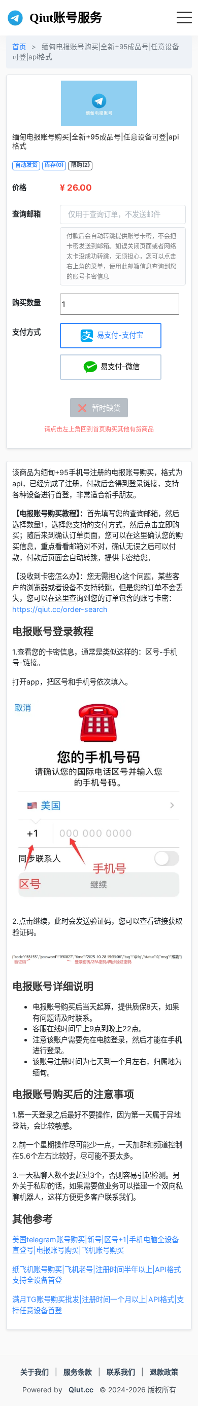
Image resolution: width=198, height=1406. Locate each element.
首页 (19, 47)
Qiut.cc (81, 1389)
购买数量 (26, 302)
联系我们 (121, 1371)
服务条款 (77, 1371)
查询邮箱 (26, 213)
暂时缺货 (99, 408)
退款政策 (164, 1371)
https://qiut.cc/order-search (60, 609)
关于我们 (34, 1371)
